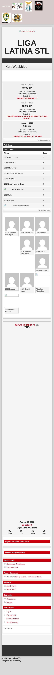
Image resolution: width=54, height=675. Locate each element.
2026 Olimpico (9, 178)
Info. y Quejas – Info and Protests (28, 576)
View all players (44, 210)
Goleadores (11, 599)
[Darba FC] (46, 422)
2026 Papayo (9, 200)
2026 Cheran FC (10, 168)
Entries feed (11, 615)
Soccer (9, 602)
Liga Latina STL (27, 47)
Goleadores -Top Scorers (16, 564)
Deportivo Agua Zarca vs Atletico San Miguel (27, 117)
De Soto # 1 (27, 524)
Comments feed (13, 618)
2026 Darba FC (9, 162)
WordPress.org (12, 622)
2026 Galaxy (8, 195)
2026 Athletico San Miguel (13, 173)
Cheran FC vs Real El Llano (27, 136)
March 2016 (11, 586)
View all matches (43, 140)
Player (6, 153)
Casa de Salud (12, 567)
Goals (45, 153)
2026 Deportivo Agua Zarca (14, 184)
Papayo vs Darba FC (27, 98)
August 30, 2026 (27, 85)
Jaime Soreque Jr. (18, 189)
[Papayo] (7, 422)
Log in (9, 611)
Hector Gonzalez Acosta (20, 205)
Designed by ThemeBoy (11, 660)
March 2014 (11, 589)
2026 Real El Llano (11, 157)
